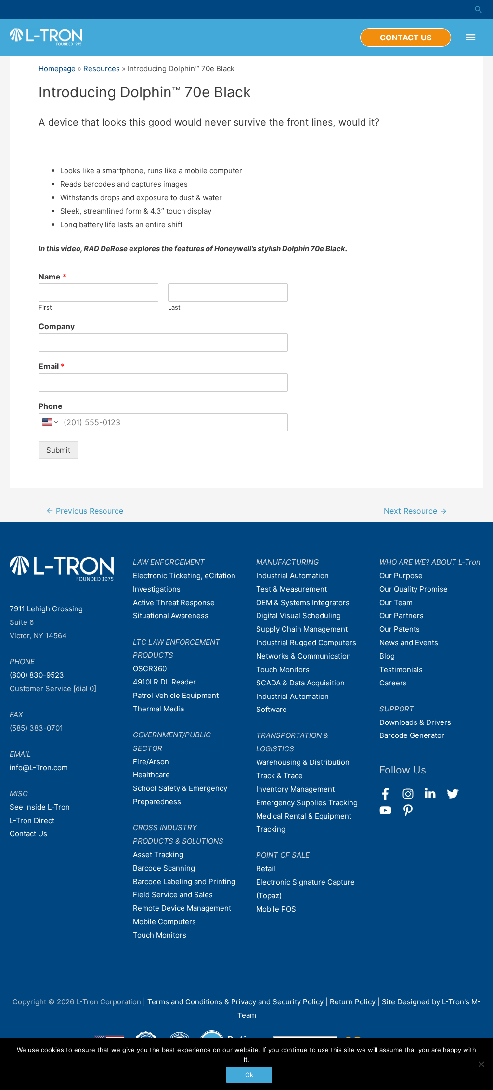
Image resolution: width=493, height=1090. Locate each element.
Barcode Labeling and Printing (184, 881)
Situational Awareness (170, 615)
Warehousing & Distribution (303, 762)
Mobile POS (276, 908)
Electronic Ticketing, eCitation (184, 575)
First (45, 307)
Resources (101, 68)
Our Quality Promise (413, 589)
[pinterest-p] (410, 810)
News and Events (408, 642)
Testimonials (401, 669)
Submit (58, 450)
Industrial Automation (292, 575)
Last (174, 307)
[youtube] (389, 810)
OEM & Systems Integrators (303, 602)
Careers (393, 682)
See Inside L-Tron (40, 806)
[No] (481, 1064)
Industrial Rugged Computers (306, 642)
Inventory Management (295, 789)
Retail (265, 868)
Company (57, 326)
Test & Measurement (291, 589)
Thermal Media (158, 708)
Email (52, 366)
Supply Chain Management (302, 629)
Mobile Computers (164, 921)
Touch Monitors (159, 934)
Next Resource (415, 511)
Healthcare (151, 774)
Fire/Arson (151, 761)
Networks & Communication (303, 655)
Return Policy (353, 1001)
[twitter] (457, 794)
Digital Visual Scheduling (298, 615)
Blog (387, 655)
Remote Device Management (182, 908)
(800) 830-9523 (37, 675)
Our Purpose (401, 575)
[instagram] (412, 794)
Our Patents (399, 629)
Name (52, 276)
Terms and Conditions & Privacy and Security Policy (235, 1001)
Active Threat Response (174, 602)
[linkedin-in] (434, 794)
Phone (51, 406)
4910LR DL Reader (164, 681)
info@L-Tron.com (39, 767)
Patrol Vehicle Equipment (176, 695)
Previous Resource (84, 511)
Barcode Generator (411, 735)
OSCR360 (150, 668)
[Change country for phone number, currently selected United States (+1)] (49, 422)
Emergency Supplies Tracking (307, 802)
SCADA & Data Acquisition (300, 682)
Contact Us (28, 833)
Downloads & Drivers (415, 722)
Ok (249, 1074)
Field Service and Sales (173, 894)
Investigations (157, 589)
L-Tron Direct (32, 820)
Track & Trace (279, 775)
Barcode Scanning (164, 868)
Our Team (396, 602)
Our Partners (401, 615)
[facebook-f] (389, 794)
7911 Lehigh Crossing (46, 608)
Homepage (57, 68)
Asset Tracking (158, 854)
